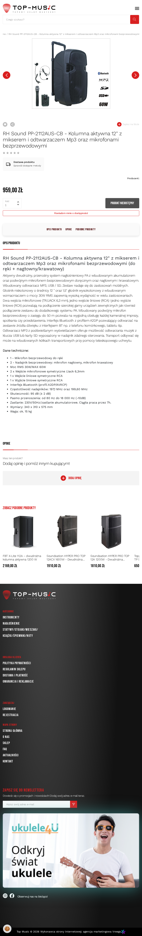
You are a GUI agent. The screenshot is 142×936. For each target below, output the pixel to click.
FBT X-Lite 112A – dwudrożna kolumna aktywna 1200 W (22, 557)
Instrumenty (11, 617)
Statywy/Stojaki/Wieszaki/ (20, 630)
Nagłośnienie (11, 623)
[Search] (134, 19)
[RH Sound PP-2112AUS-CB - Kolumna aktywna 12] (71, 73)
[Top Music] (29, 8)
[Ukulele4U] (71, 850)
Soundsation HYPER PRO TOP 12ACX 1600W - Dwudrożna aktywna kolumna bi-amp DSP (67, 557)
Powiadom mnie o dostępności (71, 213)
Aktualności (10, 755)
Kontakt (8, 761)
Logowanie (9, 709)
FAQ (5, 749)
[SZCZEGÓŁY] (41, 566)
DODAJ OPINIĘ (75, 478)
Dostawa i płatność (15, 675)
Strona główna (12, 731)
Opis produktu (54, 229)
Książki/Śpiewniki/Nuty (18, 636)
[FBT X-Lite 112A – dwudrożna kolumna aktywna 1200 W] (23, 531)
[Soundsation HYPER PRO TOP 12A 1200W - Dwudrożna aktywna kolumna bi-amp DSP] (111, 531)
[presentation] (6, 75)
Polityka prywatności (17, 663)
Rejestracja (10, 715)
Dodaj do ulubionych (5, 124)
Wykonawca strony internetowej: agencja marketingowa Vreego (80, 931)
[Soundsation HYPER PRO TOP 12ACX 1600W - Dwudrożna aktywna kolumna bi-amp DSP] (67, 531)
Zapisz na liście (130, 124)
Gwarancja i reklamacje (18, 681)
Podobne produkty (85, 229)
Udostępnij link (12, 124)
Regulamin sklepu (14, 669)
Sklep (6, 743)
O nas (6, 737)
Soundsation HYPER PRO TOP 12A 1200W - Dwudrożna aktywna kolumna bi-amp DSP (110, 557)
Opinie (68, 229)
